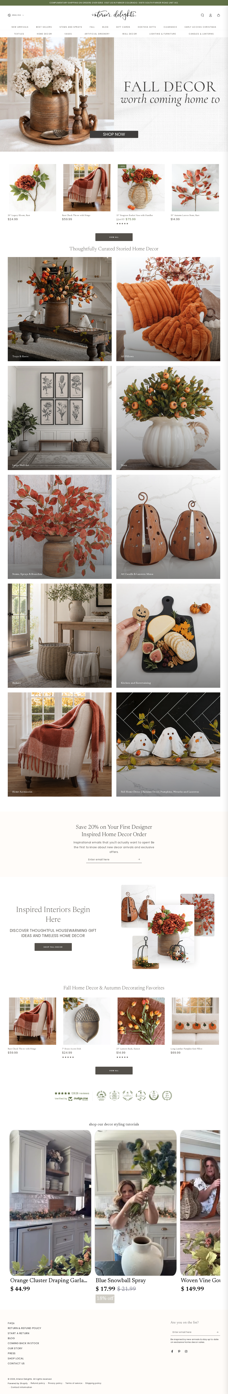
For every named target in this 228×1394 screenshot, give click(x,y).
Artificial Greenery (97, 33)
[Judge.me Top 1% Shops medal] (154, 1096)
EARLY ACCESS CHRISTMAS (200, 27)
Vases (68, 33)
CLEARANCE (170, 27)
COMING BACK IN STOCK (23, 1343)
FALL (92, 27)
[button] (202, 15)
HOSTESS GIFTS (147, 27)
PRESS (12, 1353)
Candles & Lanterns (201, 33)
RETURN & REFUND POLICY (24, 1328)
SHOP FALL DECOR (53, 947)
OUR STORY (15, 1348)
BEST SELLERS (44, 27)
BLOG (105, 27)
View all (114, 237)
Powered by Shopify (18, 1383)
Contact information (21, 1387)
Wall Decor (129, 33)
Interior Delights (24, 1379)
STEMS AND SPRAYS (71, 27)
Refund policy (38, 1383)
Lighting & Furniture (163, 33)
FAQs (11, 1323)
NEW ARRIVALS (20, 27)
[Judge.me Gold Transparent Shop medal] (141, 1096)
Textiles (19, 33)
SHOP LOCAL (16, 1358)
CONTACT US (16, 1363)
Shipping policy (93, 1383)
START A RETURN (18, 1333)
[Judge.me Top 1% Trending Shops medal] (167, 1096)
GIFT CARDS (123, 27)
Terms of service (73, 1383)
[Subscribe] (140, 859)
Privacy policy (55, 1383)
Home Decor (44, 33)
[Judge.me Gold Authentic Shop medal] (128, 1096)
